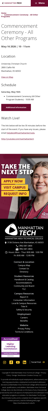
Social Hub (36, 362)
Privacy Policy (24, 329)
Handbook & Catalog (24, 280)
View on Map (7, 77)
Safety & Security (24, 310)
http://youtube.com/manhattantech (17, 139)
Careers (24, 318)
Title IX (24, 306)
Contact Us (24, 269)
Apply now (13, 181)
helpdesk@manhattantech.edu (21, 133)
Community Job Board (24, 286)
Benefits (24, 321)
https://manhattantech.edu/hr (24, 403)
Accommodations (24, 283)
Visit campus (15, 187)
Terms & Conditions (24, 332)
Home (3, 13)
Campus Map (24, 265)
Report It (24, 297)
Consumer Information (24, 300)
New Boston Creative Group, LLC (29, 375)
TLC (24, 289)
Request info (15, 193)
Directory (24, 272)
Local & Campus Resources (24, 303)
